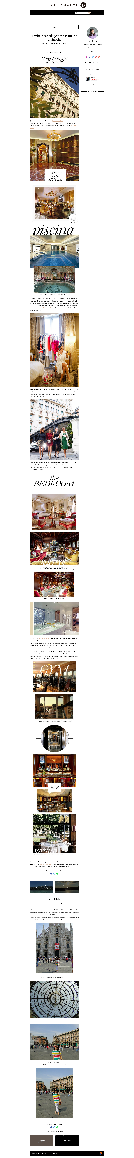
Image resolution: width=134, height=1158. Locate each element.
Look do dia (41, 1141)
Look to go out (67, 1141)
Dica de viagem (57, 43)
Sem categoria (60, 903)
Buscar (89, 13)
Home (45, 13)
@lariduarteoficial (57, 121)
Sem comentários (50, 870)
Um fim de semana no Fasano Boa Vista (67, 887)
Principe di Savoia (44, 638)
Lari (52, 43)
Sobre (49, 13)
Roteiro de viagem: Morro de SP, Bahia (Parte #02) (41, 887)
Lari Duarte (92, 41)
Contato (72, 13)
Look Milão (54, 899)
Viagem (64, 43)
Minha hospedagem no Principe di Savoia (54, 38)
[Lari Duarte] (67, 5)
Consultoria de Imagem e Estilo (60, 13)
